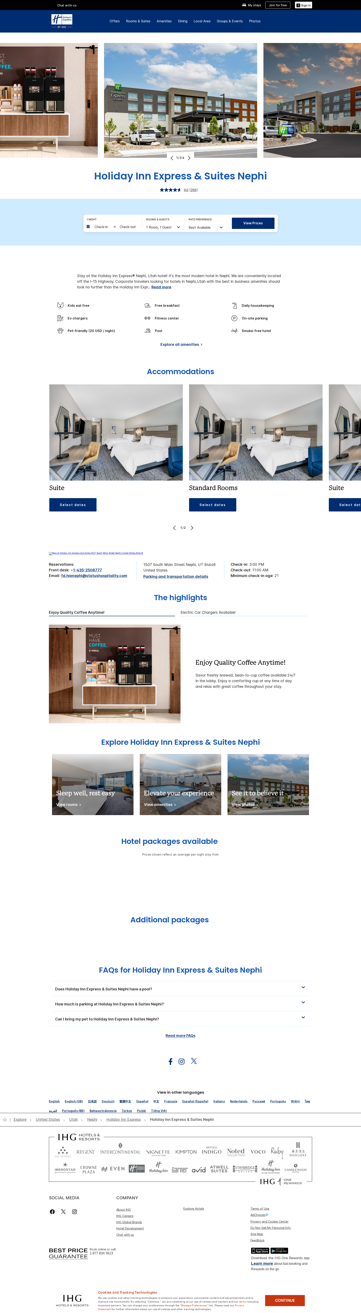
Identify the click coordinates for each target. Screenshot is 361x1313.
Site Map (256, 1234)
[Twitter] (63, 1212)
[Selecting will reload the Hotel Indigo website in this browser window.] (211, 1151)
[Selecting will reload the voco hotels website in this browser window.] (258, 1151)
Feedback (257, 1240)
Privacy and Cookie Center (269, 1221)
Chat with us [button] (67, 5)
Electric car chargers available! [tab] (208, 612)
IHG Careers (124, 1216)
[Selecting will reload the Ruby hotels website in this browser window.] (277, 1151)
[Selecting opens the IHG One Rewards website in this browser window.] (281, 1181)
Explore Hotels (193, 1208)
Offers (115, 21)
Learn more (262, 1263)
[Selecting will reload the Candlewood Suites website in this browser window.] (295, 1169)
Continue (285, 1300)
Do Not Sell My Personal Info (270, 1228)
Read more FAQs (181, 1035)
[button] (303, 5)
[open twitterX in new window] (191, 1062)
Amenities (164, 21)
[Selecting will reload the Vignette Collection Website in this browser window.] (158, 1151)
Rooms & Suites (138, 21)
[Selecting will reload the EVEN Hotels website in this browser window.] (113, 1169)
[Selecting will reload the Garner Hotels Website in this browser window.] (180, 1169)
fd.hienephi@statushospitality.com (94, 575)
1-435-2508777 (87, 570)
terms (243, 1301)
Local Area (202, 21)
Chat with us (125, 1234)
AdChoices (258, 1215)
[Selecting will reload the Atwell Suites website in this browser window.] (219, 1169)
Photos (255, 21)
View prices (253, 223)
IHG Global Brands (129, 1222)
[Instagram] (74, 1212)
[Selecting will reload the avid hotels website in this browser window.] (199, 1169)
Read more (161, 287)
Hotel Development (130, 1228)
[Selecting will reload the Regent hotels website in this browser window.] (85, 1151)
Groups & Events (230, 21)
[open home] (6, 1119)
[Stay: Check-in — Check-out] (112, 227)
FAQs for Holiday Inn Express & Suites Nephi (180, 970)
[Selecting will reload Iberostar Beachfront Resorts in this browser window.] (65, 1169)
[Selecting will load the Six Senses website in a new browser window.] (63, 1151)
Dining (182, 21)
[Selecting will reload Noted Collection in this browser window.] (236, 1151)
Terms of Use (259, 1208)
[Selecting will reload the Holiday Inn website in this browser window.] (158, 1169)
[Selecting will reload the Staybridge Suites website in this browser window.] (245, 1169)
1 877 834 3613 (101, 1253)
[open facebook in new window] (168, 1062)
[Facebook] (53, 1212)
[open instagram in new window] (179, 1062)
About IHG (123, 1209)
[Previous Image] (172, 158)
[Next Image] (188, 158)
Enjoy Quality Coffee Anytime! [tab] (76, 612)
